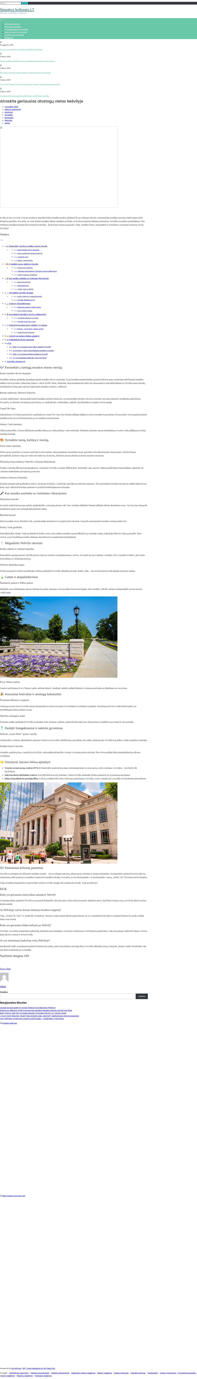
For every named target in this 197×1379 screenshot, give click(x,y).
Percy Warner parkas (25, 311)
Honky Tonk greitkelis (25, 289)
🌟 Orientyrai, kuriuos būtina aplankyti (22, 336)
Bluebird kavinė (23, 286)
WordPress (16, 1368)
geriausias (9, 117)
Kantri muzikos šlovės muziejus (28, 250)
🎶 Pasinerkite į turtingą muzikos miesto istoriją (26, 246)
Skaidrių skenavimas (60, 1373)
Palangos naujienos (43, 1375)
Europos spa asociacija (14, 35)
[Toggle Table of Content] (1, 240)
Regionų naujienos (25, 1375)
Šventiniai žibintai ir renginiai (28, 318)
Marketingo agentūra (18, 1373)
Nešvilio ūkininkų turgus (26, 300)
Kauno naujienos (7, 1375)
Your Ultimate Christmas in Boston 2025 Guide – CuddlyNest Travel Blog (24, 96)
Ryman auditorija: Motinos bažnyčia (29, 253)
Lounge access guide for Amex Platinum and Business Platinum (21, 49)
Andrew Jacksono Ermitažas (27, 275)
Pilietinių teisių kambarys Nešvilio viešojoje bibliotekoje (37, 271)
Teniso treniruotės (168, 1373)
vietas (7, 123)
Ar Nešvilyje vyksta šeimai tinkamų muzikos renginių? (33, 350)
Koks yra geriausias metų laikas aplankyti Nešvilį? (32, 347)
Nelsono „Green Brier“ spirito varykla (30, 329)
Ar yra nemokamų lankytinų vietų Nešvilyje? (30, 358)
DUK (9, 343)
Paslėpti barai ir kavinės (26, 332)
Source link (5, 968)
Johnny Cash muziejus (25, 260)
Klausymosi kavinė (23, 282)
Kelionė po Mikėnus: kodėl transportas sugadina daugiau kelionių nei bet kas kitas (27, 61)
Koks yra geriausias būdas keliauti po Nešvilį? (30, 354)
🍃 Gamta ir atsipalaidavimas (18, 303)
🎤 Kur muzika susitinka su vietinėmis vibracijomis (27, 278)
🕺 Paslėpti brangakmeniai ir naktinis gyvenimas (26, 325)
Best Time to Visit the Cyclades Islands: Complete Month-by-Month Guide (25, 73)
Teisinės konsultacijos (39, 1373)
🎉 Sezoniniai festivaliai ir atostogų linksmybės (26, 314)
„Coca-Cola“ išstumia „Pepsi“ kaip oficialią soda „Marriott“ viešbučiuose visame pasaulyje (30, 84)
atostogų (9, 112)
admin (3, 986)
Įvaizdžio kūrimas (138, 1373)
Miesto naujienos (104, 1373)
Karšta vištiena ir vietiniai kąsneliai (29, 296)
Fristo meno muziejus (25, 268)
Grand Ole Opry (23, 257)
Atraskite (9, 115)
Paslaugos (9, 38)
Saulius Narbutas (121, 1373)
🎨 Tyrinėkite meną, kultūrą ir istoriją (22, 264)
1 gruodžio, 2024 (11, 106)
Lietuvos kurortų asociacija (16, 32)
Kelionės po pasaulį (13, 27)
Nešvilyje (8, 120)
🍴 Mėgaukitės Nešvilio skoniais (19, 292)
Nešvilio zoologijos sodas (27, 321)
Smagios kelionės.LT (17, 9)
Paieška (4, 992)
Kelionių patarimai (12, 24)
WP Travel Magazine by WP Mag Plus (38, 1368)
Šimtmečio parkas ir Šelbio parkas (29, 307)
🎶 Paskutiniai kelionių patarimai (20, 339)
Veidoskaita (152, 1373)
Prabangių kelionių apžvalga (16, 29)
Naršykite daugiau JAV (16, 361)
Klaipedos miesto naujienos (83, 1373)
